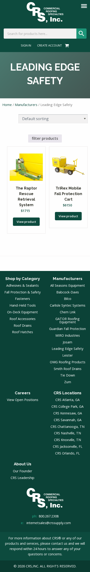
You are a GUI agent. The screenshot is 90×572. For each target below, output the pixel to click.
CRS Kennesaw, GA (67, 413)
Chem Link (67, 312)
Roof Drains (23, 325)
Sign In (26, 45)
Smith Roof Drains (67, 369)
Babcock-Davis (67, 292)
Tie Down (67, 375)
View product (26, 222)
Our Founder (22, 471)
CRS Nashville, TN (67, 433)
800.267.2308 (49, 516)
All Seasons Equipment (67, 285)
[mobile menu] (84, 6)
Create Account (49, 45)
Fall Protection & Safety (22, 292)
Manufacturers (26, 104)
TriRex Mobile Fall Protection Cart (68, 194)
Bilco (67, 298)
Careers (22, 393)
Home (7, 104)
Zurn (67, 382)
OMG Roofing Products (67, 362)
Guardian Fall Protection (67, 328)
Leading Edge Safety (67, 348)
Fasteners (22, 298)
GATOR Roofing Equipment (67, 320)
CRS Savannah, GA (67, 420)
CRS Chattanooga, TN (67, 426)
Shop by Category (22, 278)
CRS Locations (67, 393)
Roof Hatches (22, 332)
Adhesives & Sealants (22, 285)
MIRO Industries (67, 335)
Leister (67, 355)
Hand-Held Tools (22, 305)
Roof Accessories (22, 319)
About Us (22, 464)
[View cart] (66, 45)
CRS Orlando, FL (67, 453)
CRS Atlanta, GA (67, 400)
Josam (67, 342)
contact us (59, 543)
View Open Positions (22, 400)
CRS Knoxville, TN (67, 440)
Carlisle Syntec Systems (67, 305)
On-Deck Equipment (22, 312)
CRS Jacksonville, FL (67, 446)
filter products (45, 138)
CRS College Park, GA (67, 406)
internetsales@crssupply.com (49, 523)
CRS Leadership (22, 478)
